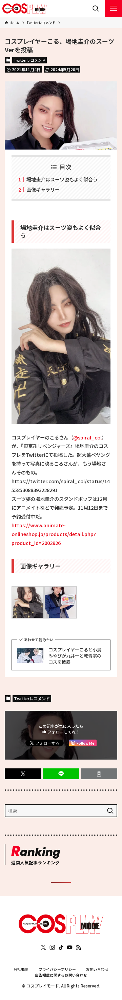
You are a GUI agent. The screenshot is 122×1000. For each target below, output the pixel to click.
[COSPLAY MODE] (24, 8)
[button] (23, 773)
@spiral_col (87, 437)
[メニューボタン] (113, 8)
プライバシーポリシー (57, 969)
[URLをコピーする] (99, 773)
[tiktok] (61, 947)
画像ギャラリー (43, 189)
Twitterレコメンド (29, 60)
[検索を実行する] (110, 810)
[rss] (78, 947)
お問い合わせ (97, 969)
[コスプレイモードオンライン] (61, 931)
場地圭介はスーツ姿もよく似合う (62, 179)
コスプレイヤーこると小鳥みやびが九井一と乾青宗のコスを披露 (74, 656)
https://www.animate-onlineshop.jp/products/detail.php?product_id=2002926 (54, 534)
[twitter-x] (43, 947)
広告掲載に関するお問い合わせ (61, 975)
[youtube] (69, 947)
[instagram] (52, 947)
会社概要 (21, 969)
